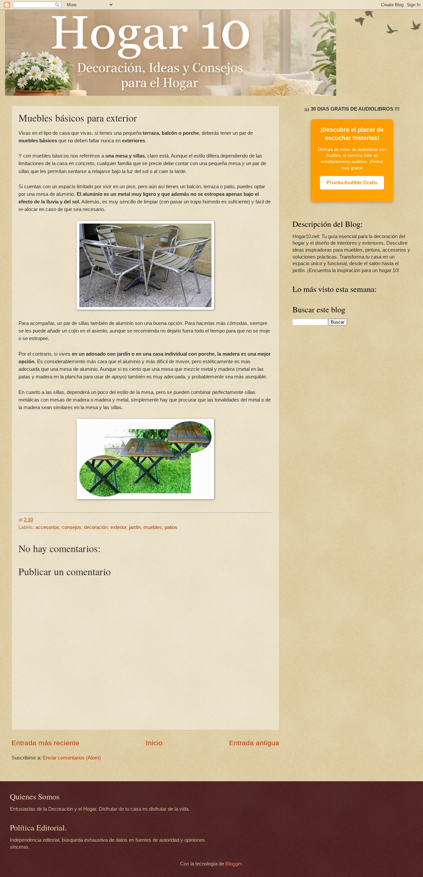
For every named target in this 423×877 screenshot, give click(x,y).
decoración (96, 527)
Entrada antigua (254, 743)
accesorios (47, 527)
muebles (152, 527)
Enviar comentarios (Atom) (72, 757)
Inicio (154, 743)
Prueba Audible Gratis (352, 182)
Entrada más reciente (45, 743)
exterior (118, 527)
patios (171, 527)
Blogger (233, 863)
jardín (135, 527)
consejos (71, 527)
